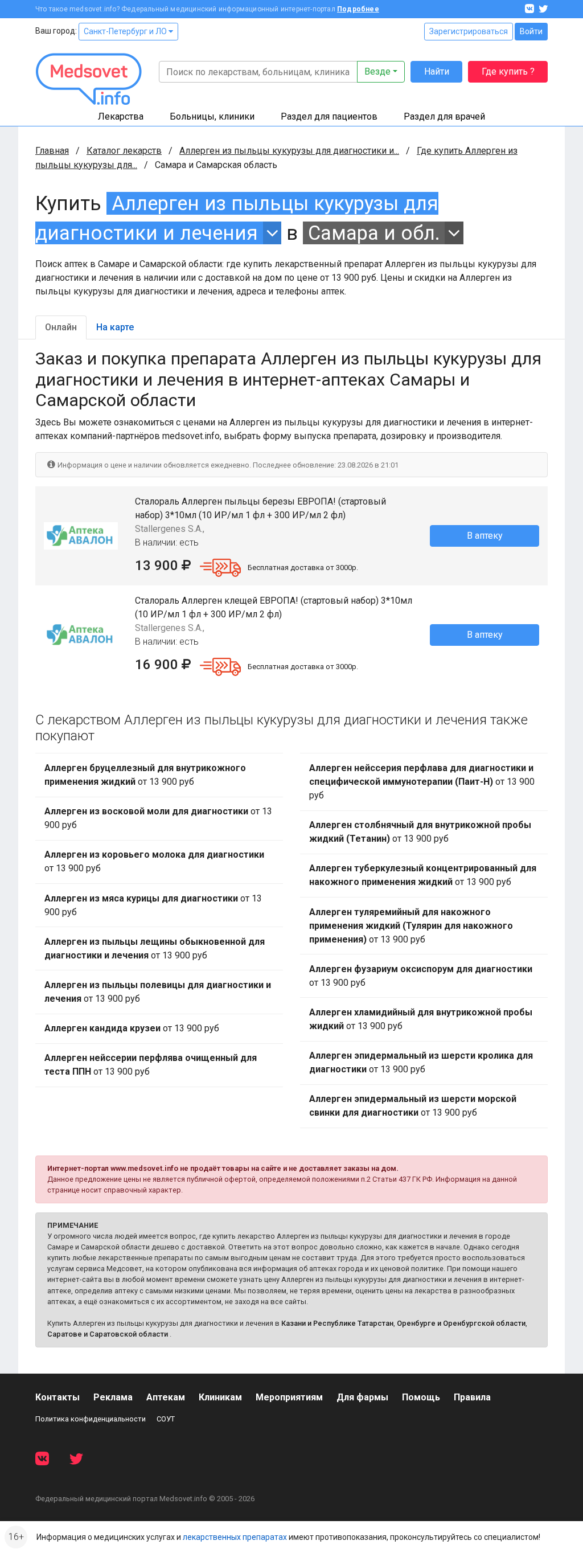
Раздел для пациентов (329, 116)
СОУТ (166, 1419)
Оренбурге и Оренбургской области (461, 1323)
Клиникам (220, 1397)
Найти (436, 71)
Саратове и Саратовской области (107, 1334)
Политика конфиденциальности (90, 1419)
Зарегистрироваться (468, 31)
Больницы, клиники (212, 116)
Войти (531, 31)
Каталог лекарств (124, 150)
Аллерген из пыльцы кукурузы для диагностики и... (289, 150)
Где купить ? (508, 71)
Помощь (421, 1397)
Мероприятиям (289, 1397)
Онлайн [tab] (61, 327)
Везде (377, 71)
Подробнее (358, 9)
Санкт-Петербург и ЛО (126, 31)
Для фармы (362, 1397)
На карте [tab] (115, 327)
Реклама (113, 1397)
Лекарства (120, 116)
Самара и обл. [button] (374, 233)
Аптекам (165, 1397)
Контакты (57, 1397)
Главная (52, 150)
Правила (472, 1397)
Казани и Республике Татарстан (337, 1323)
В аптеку (485, 535)
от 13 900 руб (145, 775)
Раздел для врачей (444, 116)
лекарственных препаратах (235, 1537)
